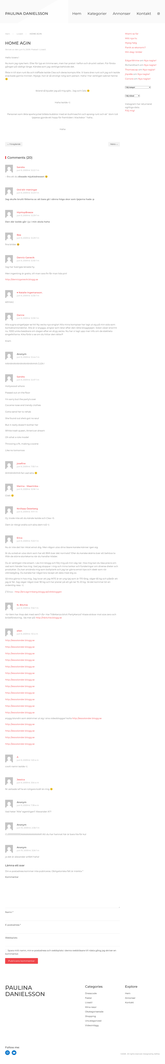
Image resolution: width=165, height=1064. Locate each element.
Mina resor (91, 1007)
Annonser (121, 13)
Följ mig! (130, 110)
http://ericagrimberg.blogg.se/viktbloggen (38, 591)
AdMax (157, 1054)
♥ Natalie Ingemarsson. (30, 292)
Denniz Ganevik (25, 257)
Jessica (21, 779)
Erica (19, 538)
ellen (19, 630)
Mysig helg (131, 43)
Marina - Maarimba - (28, 486)
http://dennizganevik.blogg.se (21, 279)
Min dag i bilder (133, 52)
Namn (9, 912)
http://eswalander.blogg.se (20, 640)
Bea (19, 235)
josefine (21, 463)
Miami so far (131, 33)
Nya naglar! (150, 60)
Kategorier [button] (97, 13)
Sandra (21, 167)
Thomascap (131, 69)
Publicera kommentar (21, 961)
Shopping (90, 1016)
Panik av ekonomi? (135, 47)
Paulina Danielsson (26, 13)
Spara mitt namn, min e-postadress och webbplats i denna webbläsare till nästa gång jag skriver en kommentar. (60, 952)
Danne (20, 315)
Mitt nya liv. (131, 38)
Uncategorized (93, 1020)
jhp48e (129, 74)
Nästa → (114, 144)
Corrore (129, 78)
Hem (76, 13)
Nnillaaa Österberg (27, 508)
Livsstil (42, 49)
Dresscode (91, 993)
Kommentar (12, 877)
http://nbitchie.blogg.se (49, 617)
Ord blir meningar (27, 189)
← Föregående (13, 144)
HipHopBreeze (25, 212)
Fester (88, 998)
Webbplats (11, 937)
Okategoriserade (94, 1011)
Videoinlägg (92, 1025)
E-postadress (13, 925)
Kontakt (144, 13)
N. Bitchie (22, 605)
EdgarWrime (132, 60)
